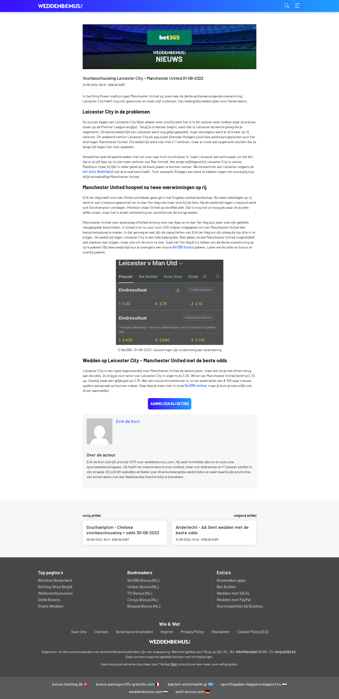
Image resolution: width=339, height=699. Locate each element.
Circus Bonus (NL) (142, 599)
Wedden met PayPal (234, 599)
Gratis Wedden (51, 606)
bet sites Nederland (98, 171)
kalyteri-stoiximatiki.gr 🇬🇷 (190, 684)
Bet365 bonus (183, 247)
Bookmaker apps (231, 580)
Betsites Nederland (55, 580)
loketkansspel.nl (248, 652)
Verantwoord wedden (134, 631)
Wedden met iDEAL (233, 593)
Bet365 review (195, 385)
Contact (101, 631)
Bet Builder (226, 586)
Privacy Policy (192, 631)
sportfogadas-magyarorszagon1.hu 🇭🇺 (254, 684)
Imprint (167, 631)
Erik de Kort (128, 421)
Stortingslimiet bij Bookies (240, 606)
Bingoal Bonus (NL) (143, 606)
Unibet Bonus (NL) (143, 586)
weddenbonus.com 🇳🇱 (148, 691)
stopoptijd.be (285, 652)
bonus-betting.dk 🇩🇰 (70, 684)
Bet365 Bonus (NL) (143, 580)
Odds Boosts (49, 599)
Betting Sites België (55, 586)
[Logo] (169, 641)
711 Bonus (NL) (139, 593)
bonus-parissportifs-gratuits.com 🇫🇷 (128, 684)
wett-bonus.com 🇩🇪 (192, 691)
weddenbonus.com (63, 6)
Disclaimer (220, 631)
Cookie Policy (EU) (252, 631)
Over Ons (79, 631)
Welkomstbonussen (55, 593)
